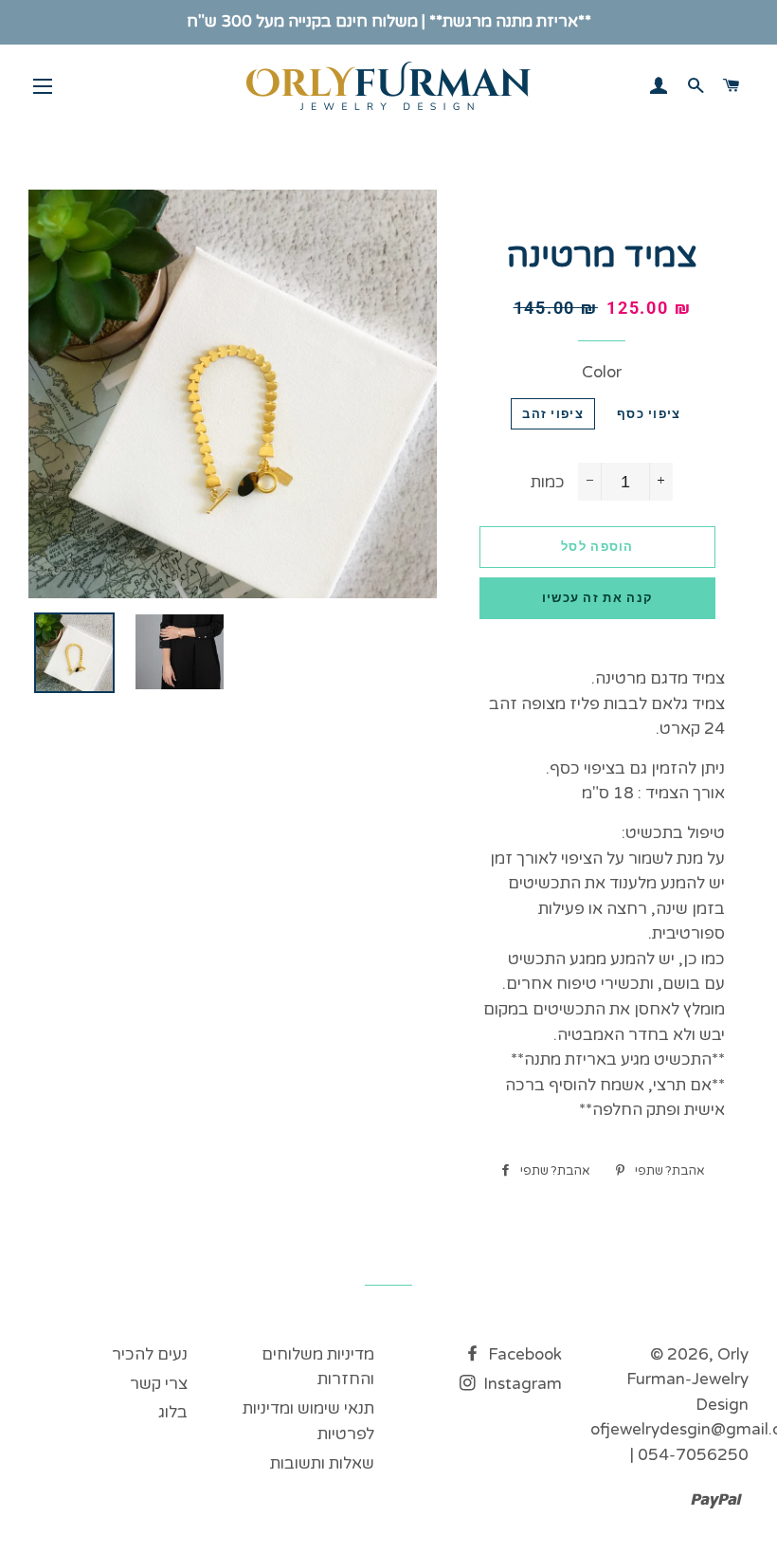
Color (602, 372)
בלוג (173, 1412)
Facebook (523, 1354)
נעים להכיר (150, 1354)
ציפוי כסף (649, 414)
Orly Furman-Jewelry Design (687, 1379)
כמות (548, 482)
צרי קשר (159, 1384)
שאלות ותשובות (322, 1463)
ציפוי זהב (553, 414)
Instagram (520, 1384)
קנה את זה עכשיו (598, 598)
